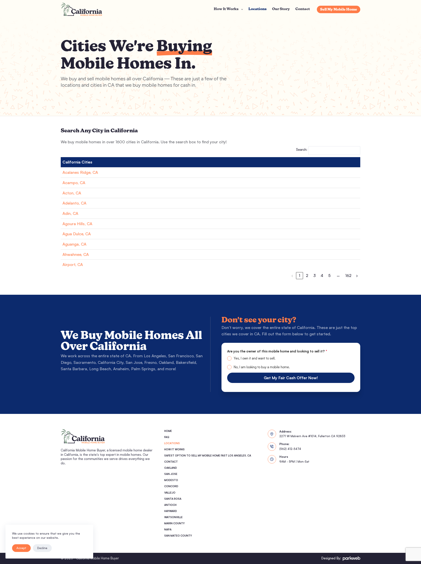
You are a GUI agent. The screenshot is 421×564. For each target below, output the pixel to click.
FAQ (166, 437)
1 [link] (299, 275)
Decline (42, 548)
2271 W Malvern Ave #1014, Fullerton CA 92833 (312, 436)
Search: (301, 149)
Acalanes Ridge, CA (80, 172)
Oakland (170, 467)
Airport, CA (72, 264)
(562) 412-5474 (290, 449)
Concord (171, 486)
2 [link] (307, 275)
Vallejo (169, 492)
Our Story (281, 9)
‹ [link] (292, 275)
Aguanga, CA (74, 244)
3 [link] (314, 275)
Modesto (171, 480)
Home (168, 431)
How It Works (226, 9)
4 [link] (322, 275)
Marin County (174, 523)
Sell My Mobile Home (338, 9)
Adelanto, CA (74, 203)
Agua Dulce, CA (76, 233)
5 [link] (329, 275)
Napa (167, 529)
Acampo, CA (73, 182)
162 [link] (348, 275)
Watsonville (173, 517)
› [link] (357, 275)
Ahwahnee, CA (75, 254)
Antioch (170, 505)
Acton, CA (71, 192)
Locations (257, 9)
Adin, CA (70, 213)
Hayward (170, 511)
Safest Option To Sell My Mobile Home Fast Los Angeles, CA (207, 455)
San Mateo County (178, 535)
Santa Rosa (172, 498)
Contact (302, 9)
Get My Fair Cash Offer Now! (291, 377)
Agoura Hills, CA (77, 223)
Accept (21, 548)
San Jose (170, 474)
